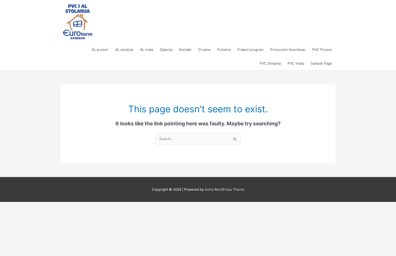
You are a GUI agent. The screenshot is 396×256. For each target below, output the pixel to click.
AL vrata (146, 49)
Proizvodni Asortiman (287, 49)
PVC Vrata (296, 63)
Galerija (166, 49)
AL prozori (100, 49)
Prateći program (250, 49)
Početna (224, 49)
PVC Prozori (322, 49)
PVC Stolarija (270, 63)
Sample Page (321, 63)
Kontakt (185, 49)
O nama (204, 49)
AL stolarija (124, 49)
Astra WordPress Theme (224, 189)
